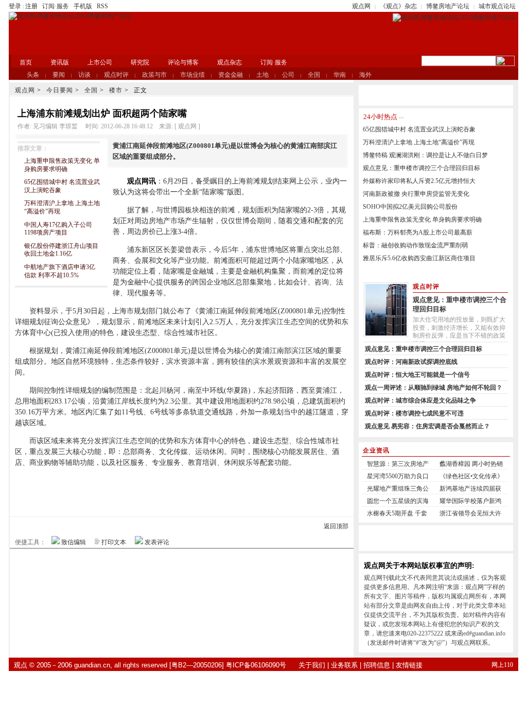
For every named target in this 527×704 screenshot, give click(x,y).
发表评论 (157, 542)
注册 (31, 6)
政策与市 (154, 74)
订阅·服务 (55, 6)
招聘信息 (376, 665)
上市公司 (99, 62)
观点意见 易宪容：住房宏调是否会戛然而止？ (427, 426)
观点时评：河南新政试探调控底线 (411, 361)
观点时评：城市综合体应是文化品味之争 (420, 400)
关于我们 (311, 665)
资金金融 (230, 74)
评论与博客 (183, 62)
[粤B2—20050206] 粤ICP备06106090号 (227, 665)
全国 (314, 74)
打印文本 (113, 542)
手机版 (83, 6)
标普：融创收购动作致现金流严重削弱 (415, 245)
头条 (33, 74)
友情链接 (409, 665)
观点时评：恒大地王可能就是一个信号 (417, 374)
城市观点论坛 (497, 6)
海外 (365, 74)
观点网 (361, 6)
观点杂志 (229, 62)
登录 (15, 6)
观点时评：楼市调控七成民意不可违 (414, 413)
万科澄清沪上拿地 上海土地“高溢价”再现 (419, 142)
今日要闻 (59, 90)
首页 (26, 62)
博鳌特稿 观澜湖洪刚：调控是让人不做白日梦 (425, 155)
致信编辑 (73, 542)
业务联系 (344, 665)
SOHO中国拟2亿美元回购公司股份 (410, 206)
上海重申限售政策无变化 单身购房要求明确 (62, 165)
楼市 (115, 90)
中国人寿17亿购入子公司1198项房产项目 (58, 229)
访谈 (84, 74)
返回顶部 (336, 526)
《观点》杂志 (398, 6)
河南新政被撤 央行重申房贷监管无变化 (416, 193)
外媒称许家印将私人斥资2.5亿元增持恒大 (419, 181)
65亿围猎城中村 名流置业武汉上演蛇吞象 (419, 129)
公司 (288, 74)
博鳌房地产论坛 (447, 6)
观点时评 (116, 74)
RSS (102, 6)
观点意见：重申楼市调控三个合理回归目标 (421, 168)
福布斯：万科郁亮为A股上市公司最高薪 (417, 232)
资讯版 (59, 62)
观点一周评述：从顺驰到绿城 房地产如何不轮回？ (433, 387)
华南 (339, 74)
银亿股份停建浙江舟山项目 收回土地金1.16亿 (61, 250)
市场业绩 (192, 74)
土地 (262, 74)
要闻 (58, 74)
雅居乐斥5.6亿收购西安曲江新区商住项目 (419, 258)
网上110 (502, 664)
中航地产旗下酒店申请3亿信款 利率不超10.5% (59, 271)
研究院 (140, 62)
